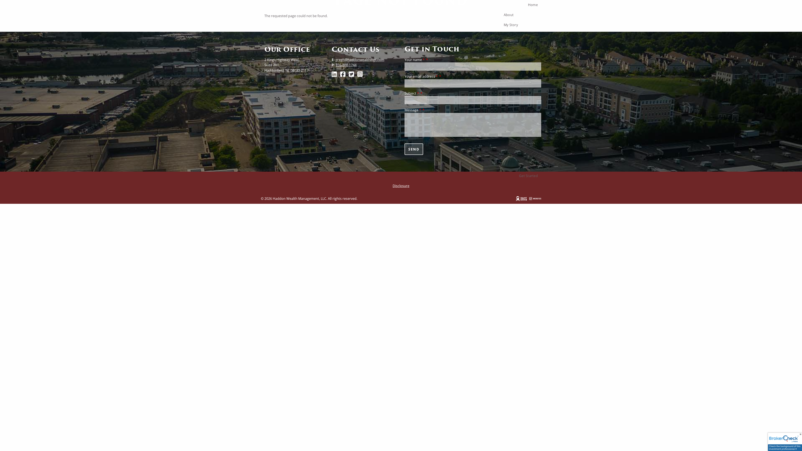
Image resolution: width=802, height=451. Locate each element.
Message (413, 110)
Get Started (528, 176)
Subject (412, 93)
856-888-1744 (346, 65)
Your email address (421, 76)
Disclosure (401, 186)
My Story (511, 25)
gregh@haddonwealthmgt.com (359, 59)
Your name (415, 59)
